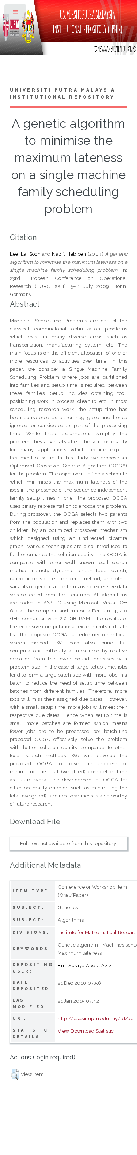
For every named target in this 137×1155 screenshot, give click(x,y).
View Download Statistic (86, 1031)
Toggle (16, 13)
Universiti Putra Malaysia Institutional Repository (63, 94)
